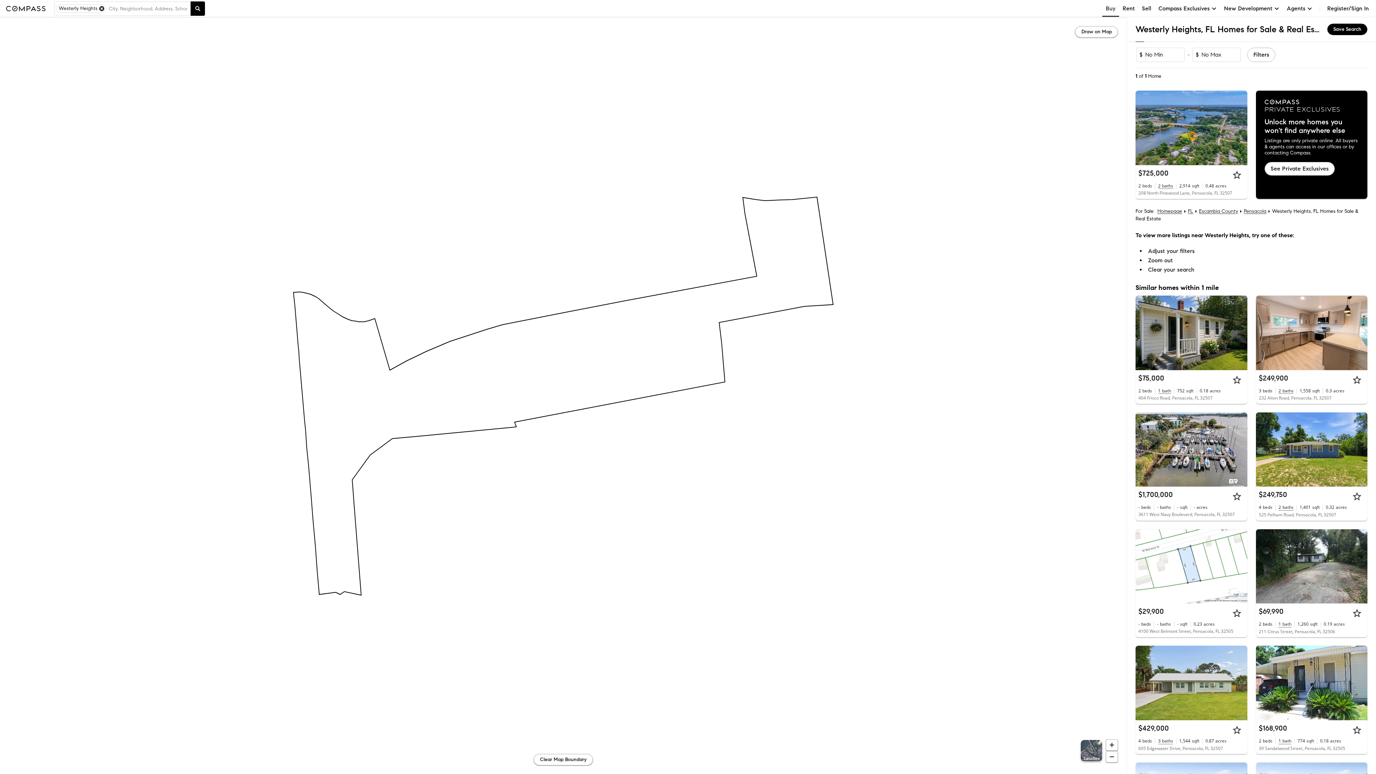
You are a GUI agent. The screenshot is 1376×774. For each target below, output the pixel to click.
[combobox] (148, 8)
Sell (1146, 8)
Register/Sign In (1348, 8)
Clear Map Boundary (563, 759)
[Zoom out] (1112, 757)
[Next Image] (1238, 128)
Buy (1110, 8)
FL (1190, 211)
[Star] (1236, 175)
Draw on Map (1096, 32)
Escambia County (1218, 211)
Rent (1129, 8)
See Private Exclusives (1300, 168)
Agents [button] (1296, 8)
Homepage (1169, 211)
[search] (198, 8)
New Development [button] (1248, 8)
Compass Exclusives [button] (1184, 8)
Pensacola (1255, 211)
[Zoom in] (1112, 745)
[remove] (102, 8)
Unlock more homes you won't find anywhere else (1305, 126)
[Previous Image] (1144, 128)
